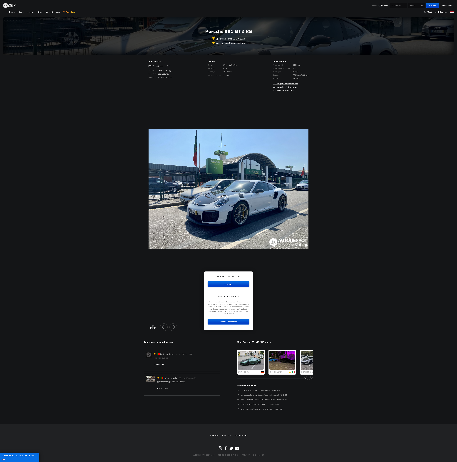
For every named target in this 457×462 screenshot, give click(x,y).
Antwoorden (159, 364)
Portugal (165, 74)
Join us (31, 12)
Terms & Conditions (228, 455)
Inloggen (442, 12)
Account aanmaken (228, 321)
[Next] (310, 378)
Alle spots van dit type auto (283, 90)
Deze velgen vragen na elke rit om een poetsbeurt (262, 409)
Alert (429, 12)
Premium (70, 12)
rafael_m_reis (163, 70)
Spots (386, 5)
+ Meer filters (447, 5)
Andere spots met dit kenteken (285, 87)
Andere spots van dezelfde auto (285, 84)
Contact (226, 436)
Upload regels (53, 12)
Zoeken (434, 5)
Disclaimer (258, 455)
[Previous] (306, 378)
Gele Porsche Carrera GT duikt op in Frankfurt (260, 404)
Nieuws (375, 5)
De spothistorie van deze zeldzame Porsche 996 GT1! (264, 395)
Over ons (214, 436)
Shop (40, 12)
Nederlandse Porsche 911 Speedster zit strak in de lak (264, 399)
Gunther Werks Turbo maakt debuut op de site (260, 390)
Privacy (246, 455)
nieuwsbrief (241, 436)
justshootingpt (167, 354)
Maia (159, 74)
